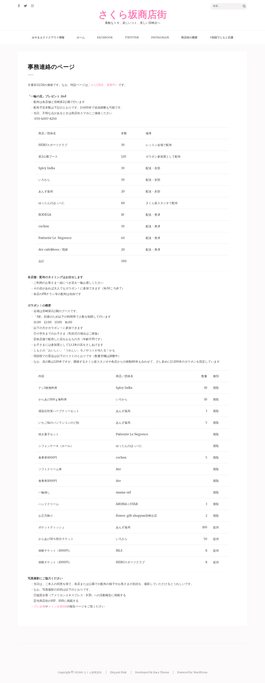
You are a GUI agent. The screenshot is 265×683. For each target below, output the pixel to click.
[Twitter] (25, 6)
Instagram (160, 37)
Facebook (105, 37)
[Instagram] (32, 6)
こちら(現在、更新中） (103, 85)
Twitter (132, 37)
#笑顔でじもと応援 (221, 37)
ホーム (81, 37)
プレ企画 (39, 606)
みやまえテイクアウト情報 (48, 37)
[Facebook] (19, 6)
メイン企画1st (57, 606)
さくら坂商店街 (132, 14)
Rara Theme (161, 672)
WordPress (200, 672)
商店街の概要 (189, 37)
